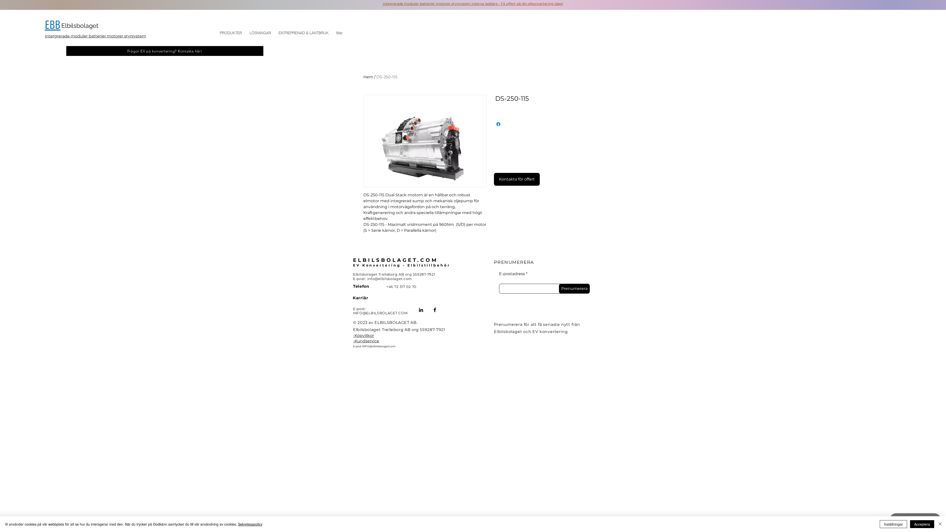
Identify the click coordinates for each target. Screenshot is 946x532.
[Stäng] (940, 524)
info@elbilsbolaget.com (389, 279)
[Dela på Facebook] (498, 124)
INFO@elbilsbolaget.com (379, 346)
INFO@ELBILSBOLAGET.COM (380, 313)
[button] (231, 33)
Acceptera (922, 524)
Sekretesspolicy (250, 524)
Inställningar (893, 524)
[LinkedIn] (421, 310)
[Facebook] (435, 310)
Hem (368, 77)
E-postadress (512, 274)
